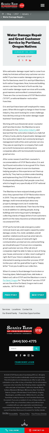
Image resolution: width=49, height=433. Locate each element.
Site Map (5, 413)
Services (6, 309)
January (25, 14)
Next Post (38, 295)
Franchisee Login (24, 362)
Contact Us (27, 309)
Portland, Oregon (10, 280)
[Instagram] (29, 355)
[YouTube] (24, 355)
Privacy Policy (25, 414)
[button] (42, 5)
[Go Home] (3, 14)
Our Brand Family (9, 313)
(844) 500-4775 (24, 341)
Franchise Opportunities (29, 313)
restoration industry (27, 130)
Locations (16, 309)
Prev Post (11, 295)
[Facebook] (20, 355)
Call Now (14, 430)
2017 (16, 14)
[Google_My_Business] (16, 355)
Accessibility (13, 414)
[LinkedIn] (33, 355)
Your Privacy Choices (39, 414)
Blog (9, 14)
